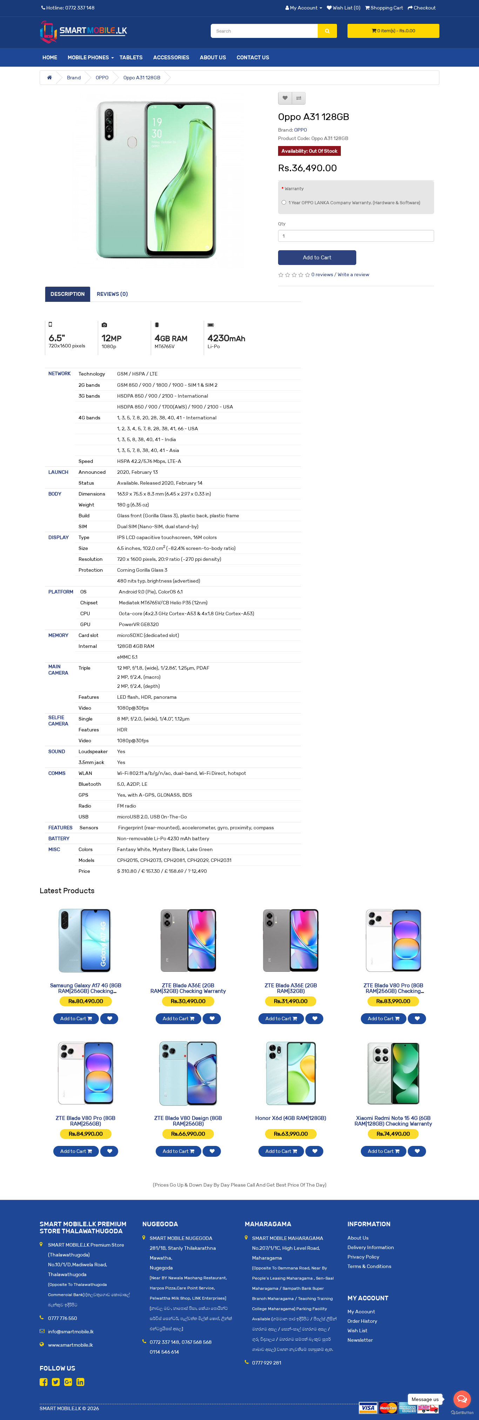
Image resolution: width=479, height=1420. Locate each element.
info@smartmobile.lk (71, 1331)
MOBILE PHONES (88, 57)
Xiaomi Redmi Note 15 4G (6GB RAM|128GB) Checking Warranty (393, 1121)
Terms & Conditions (369, 1266)
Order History (362, 1321)
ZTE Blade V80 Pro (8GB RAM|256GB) (85, 1121)
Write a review (353, 274)
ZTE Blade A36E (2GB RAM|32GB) (291, 988)
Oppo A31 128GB (141, 77)
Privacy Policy (363, 1257)
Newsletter (360, 1340)
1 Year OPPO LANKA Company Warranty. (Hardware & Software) (354, 203)
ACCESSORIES (171, 57)
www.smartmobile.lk (70, 1345)
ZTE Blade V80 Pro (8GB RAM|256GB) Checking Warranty (393, 991)
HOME (49, 57)
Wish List (357, 1330)
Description (67, 294)
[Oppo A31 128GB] (156, 181)
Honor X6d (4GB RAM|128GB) (290, 1118)
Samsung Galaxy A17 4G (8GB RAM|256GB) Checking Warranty (85, 991)
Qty (281, 224)
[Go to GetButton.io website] (462, 1413)
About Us (213, 57)
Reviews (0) (112, 294)
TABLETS (131, 57)
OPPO (102, 77)
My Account (361, 1311)
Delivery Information (371, 1247)
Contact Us (253, 57)
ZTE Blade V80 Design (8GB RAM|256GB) (188, 1121)
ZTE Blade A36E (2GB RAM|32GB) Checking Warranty (188, 988)
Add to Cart (317, 257)
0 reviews (322, 274)
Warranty (294, 189)
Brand (74, 77)
